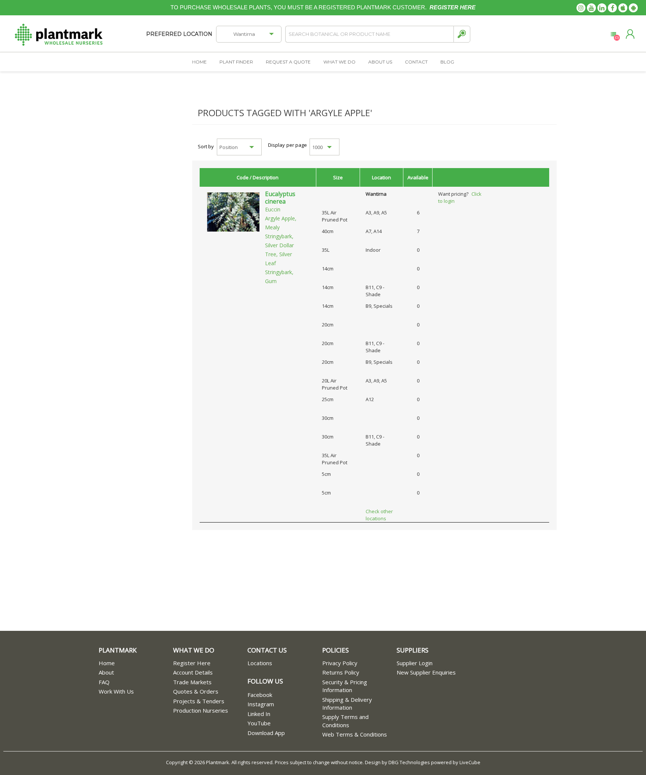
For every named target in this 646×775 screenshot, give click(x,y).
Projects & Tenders (198, 701)
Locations (259, 663)
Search (461, 34)
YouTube (259, 723)
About (106, 672)
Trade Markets (192, 682)
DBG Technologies (409, 762)
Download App (266, 733)
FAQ (104, 682)
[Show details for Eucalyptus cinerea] (233, 211)
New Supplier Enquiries (426, 672)
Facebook (259, 694)
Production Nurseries (200, 710)
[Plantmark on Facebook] (612, 7)
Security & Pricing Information (344, 686)
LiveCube (469, 762)
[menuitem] (136, 663)
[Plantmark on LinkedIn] (601, 7)
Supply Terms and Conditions (345, 720)
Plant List (613, 34)
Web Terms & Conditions (354, 734)
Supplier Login (415, 663)
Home (107, 663)
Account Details (193, 672)
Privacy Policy (339, 663)
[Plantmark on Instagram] (580, 7)
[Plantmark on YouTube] (591, 7)
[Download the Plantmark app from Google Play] (633, 7)
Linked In (258, 713)
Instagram (260, 704)
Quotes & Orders (195, 691)
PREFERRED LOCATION (179, 34)
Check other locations (379, 515)
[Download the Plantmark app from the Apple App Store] (622, 7)
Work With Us (116, 691)
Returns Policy (340, 672)
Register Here (191, 663)
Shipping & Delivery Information (347, 703)
